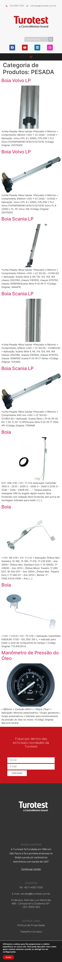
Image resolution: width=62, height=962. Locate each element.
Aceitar (8, 957)
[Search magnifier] (50, 39)
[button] (31, 57)
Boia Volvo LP (16, 80)
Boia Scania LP (17, 219)
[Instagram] (50, 47)
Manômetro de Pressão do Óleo (30, 655)
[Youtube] (25, 47)
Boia (6, 432)
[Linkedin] (37, 47)
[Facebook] (12, 47)
